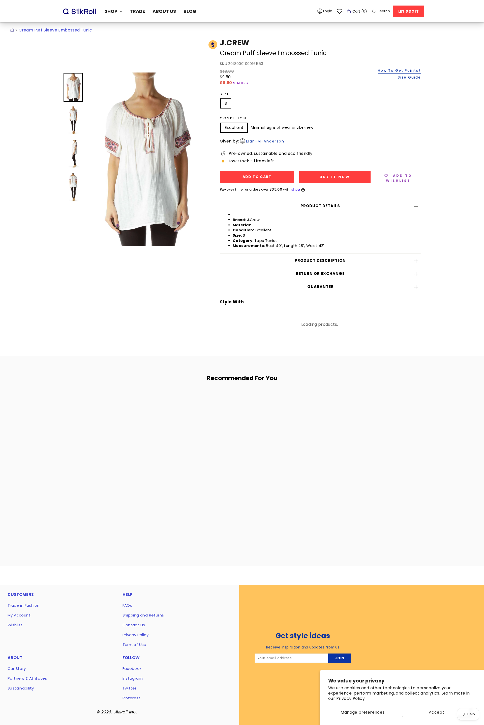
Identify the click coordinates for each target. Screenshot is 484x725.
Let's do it (408, 11)
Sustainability (21, 688)
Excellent (234, 127)
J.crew (234, 42)
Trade (137, 11)
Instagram (133, 678)
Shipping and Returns (143, 615)
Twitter (130, 688)
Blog (190, 11)
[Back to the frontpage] (12, 30)
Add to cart (111, 509)
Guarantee (320, 286)
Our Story (17, 668)
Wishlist (15, 625)
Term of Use (134, 644)
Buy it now (335, 176)
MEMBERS (240, 83)
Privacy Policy (136, 634)
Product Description (320, 260)
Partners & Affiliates (27, 678)
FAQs (127, 605)
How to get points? (399, 71)
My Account (19, 615)
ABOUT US (164, 11)
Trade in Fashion (23, 605)
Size (225, 94)
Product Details (320, 205)
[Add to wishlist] (146, 400)
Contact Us (134, 625)
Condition (233, 118)
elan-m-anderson (265, 141)
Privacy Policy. (351, 698)
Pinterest (132, 698)
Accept (436, 712)
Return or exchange (320, 273)
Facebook (132, 668)
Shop (111, 11)
